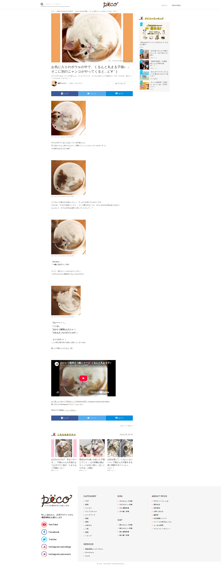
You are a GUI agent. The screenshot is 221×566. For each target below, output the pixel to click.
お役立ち (88, 525)
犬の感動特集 (124, 508)
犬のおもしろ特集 (126, 501)
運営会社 (157, 504)
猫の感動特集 (124, 532)
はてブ (120, 93)
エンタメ (88, 508)
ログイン (164, 5)
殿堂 (87, 532)
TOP (87, 501)
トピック (88, 535)
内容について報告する (126, 425)
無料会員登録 (176, 5)
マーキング (121, 83)
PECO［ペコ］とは (161, 501)
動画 (87, 504)
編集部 (156, 515)
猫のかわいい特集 (126, 528)
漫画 (87, 522)
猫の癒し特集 (124, 535)
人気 (87, 529)
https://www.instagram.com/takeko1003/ (64, 136)
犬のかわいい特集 (126, 504)
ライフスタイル (91, 511)
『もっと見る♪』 (71, 410)
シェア (66, 93)
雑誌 (87, 518)
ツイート (93, 93)
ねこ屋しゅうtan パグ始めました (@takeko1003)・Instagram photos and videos (80, 401)
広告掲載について (160, 518)
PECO (110, 4)
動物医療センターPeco (94, 549)
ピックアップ (90, 515)
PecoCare (89, 552)
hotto (87, 556)
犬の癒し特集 (124, 511)
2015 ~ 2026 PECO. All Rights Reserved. (110, 564)
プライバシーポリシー (162, 529)
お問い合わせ (159, 511)
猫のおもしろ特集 (126, 525)
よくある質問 (159, 525)
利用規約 (157, 508)
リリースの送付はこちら (163, 522)
